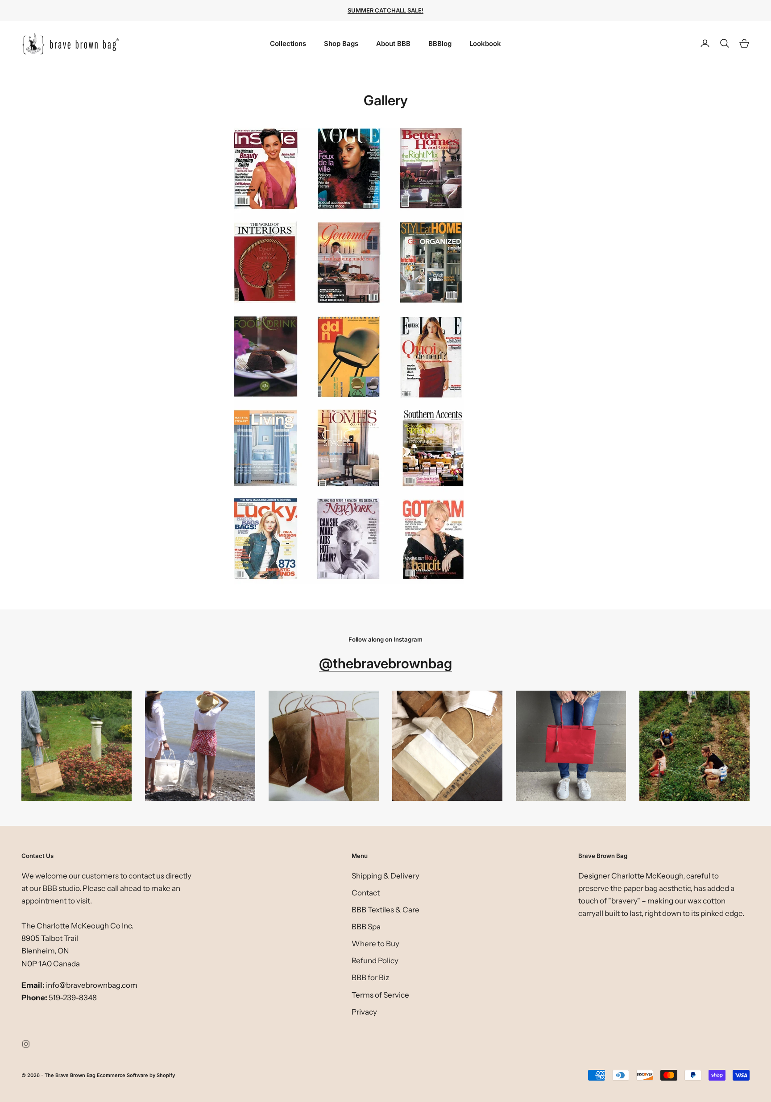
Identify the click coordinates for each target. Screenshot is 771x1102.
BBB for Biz (370, 977)
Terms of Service (380, 994)
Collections (288, 43)
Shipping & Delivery (385, 875)
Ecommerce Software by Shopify (136, 1075)
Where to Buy (375, 943)
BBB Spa (366, 926)
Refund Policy (375, 960)
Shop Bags (341, 43)
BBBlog (440, 43)
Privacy (364, 1011)
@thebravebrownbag (385, 663)
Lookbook (485, 43)
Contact (366, 892)
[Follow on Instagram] (25, 1044)
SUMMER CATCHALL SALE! (385, 10)
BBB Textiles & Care (385, 909)
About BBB (393, 43)
